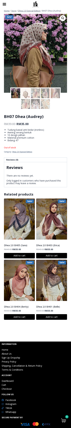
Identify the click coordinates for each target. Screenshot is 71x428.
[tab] (35, 160)
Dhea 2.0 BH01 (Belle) (48, 306)
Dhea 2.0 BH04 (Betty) (16, 306)
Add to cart (19, 255)
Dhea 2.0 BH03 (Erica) (48, 245)
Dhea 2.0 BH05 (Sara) (15, 245)
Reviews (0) (12, 159)
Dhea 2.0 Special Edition (22, 152)
